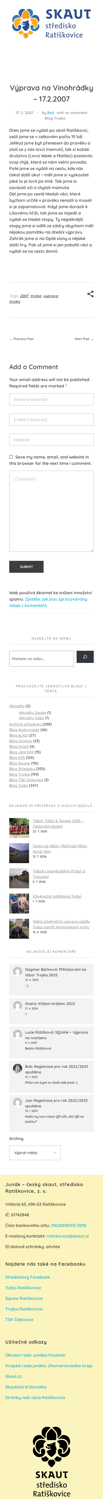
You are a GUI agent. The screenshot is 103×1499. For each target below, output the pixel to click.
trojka (35, 296)
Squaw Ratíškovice (24, 1298)
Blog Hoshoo (20, 740)
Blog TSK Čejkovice (26, 779)
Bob (50, 112)
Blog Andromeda (24, 729)
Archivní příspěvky (25, 724)
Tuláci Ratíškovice (23, 1287)
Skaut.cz (13, 1376)
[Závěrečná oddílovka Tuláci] (19, 904)
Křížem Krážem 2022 (56, 1003)
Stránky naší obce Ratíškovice (35, 1397)
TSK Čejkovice (19, 1319)
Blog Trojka (55, 118)
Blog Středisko (22, 768)
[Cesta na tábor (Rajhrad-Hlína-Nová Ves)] (19, 853)
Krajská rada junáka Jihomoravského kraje (48, 1365)
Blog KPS (17, 757)
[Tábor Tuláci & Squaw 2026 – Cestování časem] (19, 828)
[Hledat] (85, 657)
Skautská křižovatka (25, 1386)
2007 (24, 296)
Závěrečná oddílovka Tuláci (57, 896)
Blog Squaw (19, 763)
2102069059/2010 (68, 1225)
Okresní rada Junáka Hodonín (35, 1355)
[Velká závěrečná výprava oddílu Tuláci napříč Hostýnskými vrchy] (19, 929)
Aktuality (17, 705)
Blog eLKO (18, 735)
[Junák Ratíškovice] (51, 23)
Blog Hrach (19, 746)
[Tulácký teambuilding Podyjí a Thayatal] (19, 878)
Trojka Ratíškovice (24, 1309)
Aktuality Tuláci (31, 717)
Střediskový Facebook (28, 1277)
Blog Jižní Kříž (21, 752)
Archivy (16, 1138)
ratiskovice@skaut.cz (67, 1236)
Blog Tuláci (18, 785)
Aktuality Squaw (32, 712)
